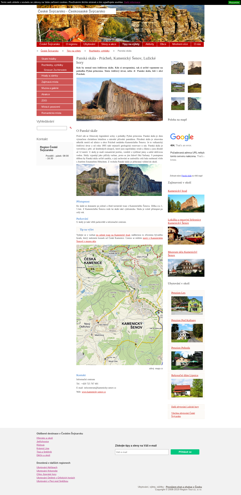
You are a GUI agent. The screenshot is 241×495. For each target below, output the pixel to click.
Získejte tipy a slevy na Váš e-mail (136, 445)
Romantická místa (51, 113)
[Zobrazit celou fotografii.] (180, 67)
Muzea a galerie (50, 88)
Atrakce (45, 94)
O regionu (71, 44)
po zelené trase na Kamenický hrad (113, 235)
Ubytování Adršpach (47, 467)
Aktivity (150, 44)
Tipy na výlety (131, 44)
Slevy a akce (108, 44)
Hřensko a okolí (45, 438)
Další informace (132, 2)
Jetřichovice (43, 441)
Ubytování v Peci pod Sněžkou (52, 481)
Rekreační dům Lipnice (184, 375)
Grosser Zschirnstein (55, 69)
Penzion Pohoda (180, 347)
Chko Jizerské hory (46, 474)
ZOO (44, 100)
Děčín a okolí (43, 455)
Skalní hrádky (48, 58)
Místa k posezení (50, 106)
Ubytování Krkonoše (47, 470)
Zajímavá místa (49, 81)
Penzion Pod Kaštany (183, 320)
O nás (197, 44)
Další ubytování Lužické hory (185, 407)
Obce (163, 44)
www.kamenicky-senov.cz (94, 392)
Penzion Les (178, 292)
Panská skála (186, 176)
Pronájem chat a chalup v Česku (184, 486)
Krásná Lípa (43, 448)
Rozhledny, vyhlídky (99, 50)
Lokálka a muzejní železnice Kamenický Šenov (184, 221)
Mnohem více (180, 44)
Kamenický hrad (177, 190)
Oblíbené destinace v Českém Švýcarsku (60, 433)
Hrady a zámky (49, 75)
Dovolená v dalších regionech (53, 463)
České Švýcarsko (50, 44)
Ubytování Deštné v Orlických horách (56, 477)
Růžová (40, 445)
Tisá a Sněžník (44, 451)
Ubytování (89, 44)
